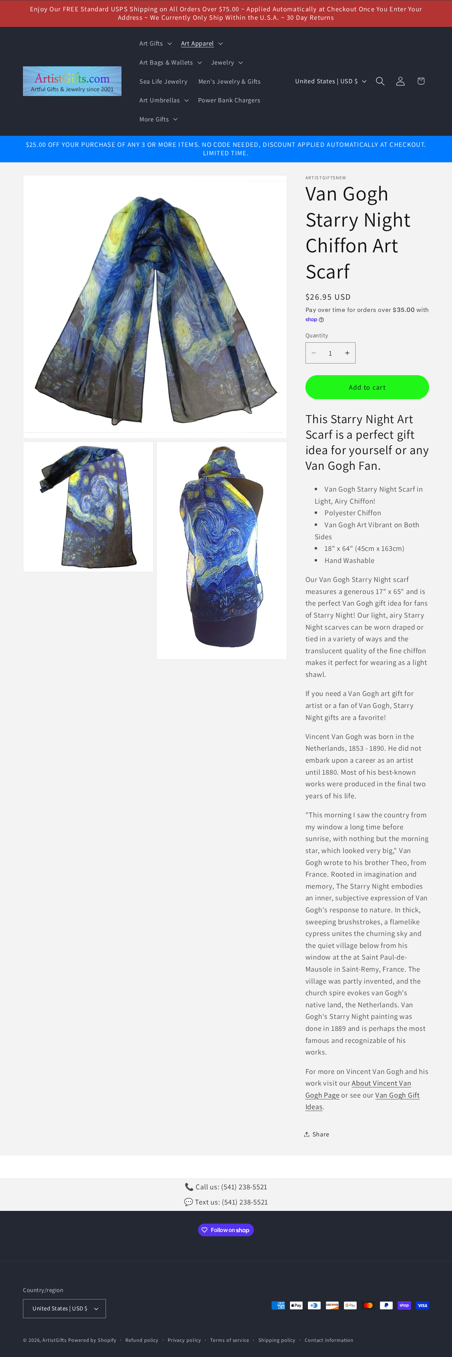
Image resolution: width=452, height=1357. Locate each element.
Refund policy (142, 1340)
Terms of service (229, 1340)
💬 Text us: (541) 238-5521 (226, 1202)
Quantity (316, 335)
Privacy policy (184, 1340)
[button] (155, 43)
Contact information (329, 1340)
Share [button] (321, 1134)
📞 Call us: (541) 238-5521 (226, 1186)
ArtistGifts (54, 1340)
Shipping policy (277, 1340)
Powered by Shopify (92, 1340)
